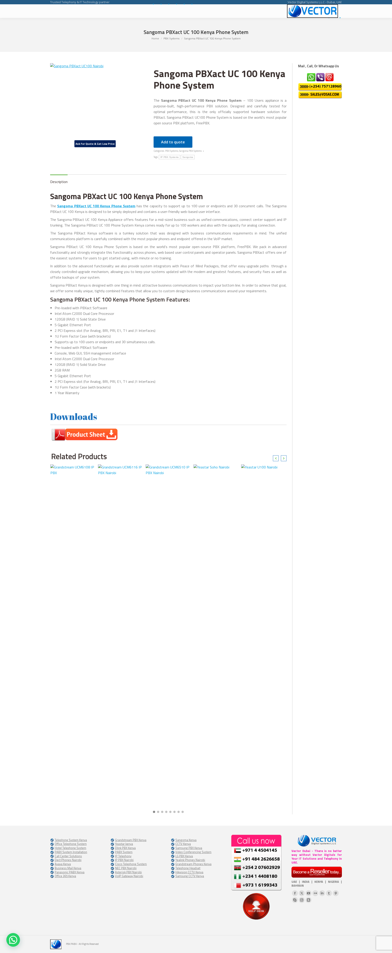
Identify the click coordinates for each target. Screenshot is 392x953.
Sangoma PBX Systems (190, 151)
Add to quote (173, 142)
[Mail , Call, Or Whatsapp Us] (320, 85)
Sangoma (187, 157)
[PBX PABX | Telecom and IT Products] (312, 11)
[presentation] (276, 458)
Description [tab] (59, 181)
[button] (154, 812)
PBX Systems (171, 151)
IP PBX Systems (169, 157)
